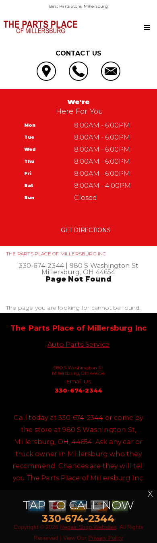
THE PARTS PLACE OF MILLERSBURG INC (56, 254)
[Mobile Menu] (147, 27)
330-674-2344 (41, 265)
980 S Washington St (104, 265)
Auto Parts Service (78, 344)
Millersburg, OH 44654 (78, 272)
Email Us (78, 381)
